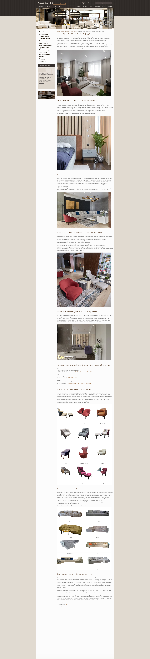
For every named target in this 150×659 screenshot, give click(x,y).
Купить (103, 6)
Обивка (90, 6)
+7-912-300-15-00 (59, 4)
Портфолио (97, 6)
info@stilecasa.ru (72, 383)
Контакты (110, 6)
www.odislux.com (72, 377)
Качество (85, 6)
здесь (66, 602)
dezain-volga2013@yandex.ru (75, 371)
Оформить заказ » (89, 3)
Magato (78, 6)
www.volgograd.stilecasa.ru (84, 383)
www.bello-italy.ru (89, 371)
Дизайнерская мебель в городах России (68, 31)
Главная (58, 31)
